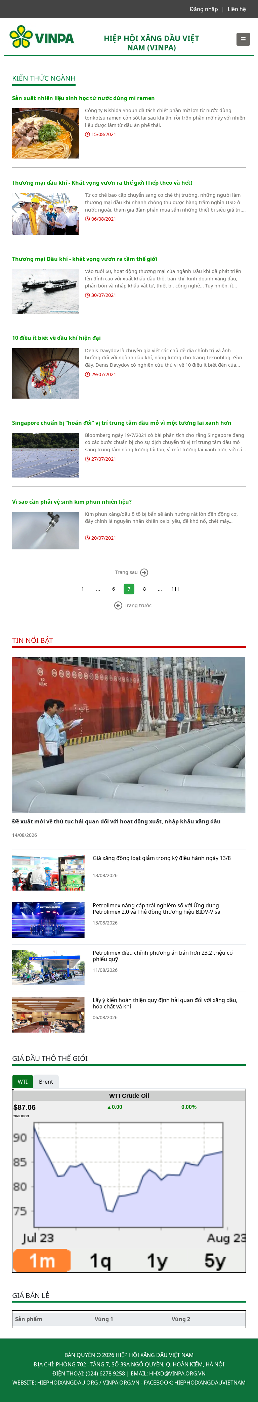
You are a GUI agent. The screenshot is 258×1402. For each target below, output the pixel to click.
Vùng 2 (181, 1319)
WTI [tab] (23, 1081)
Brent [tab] (46, 1081)
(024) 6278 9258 (105, 1373)
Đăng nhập (204, 9)
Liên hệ (237, 9)
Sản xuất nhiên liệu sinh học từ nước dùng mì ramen (83, 98)
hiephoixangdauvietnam (210, 1382)
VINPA (16, 26)
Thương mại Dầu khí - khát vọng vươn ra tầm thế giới (84, 259)
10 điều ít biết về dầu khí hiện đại (56, 338)
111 (175, 589)
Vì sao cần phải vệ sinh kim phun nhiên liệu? (72, 501)
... (98, 589)
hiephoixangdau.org (67, 1382)
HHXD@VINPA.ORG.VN (177, 1373)
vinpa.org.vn (121, 1382)
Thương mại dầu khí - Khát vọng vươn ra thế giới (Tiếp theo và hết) (102, 182)
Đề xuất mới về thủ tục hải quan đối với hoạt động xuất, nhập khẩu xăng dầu (116, 821)
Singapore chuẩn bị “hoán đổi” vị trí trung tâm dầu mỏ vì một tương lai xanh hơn (121, 422)
